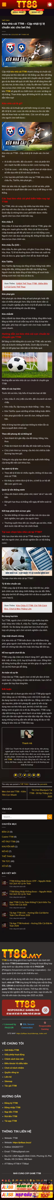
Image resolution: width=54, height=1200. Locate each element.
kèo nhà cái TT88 (19, 72)
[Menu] (4, 4)
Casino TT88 (8, 837)
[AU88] (27, 1187)
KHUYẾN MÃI (8, 846)
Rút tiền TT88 (11, 1116)
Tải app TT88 (11, 1121)
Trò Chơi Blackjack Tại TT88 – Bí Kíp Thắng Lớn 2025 (40, 793)
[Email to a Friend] (29, 775)
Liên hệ (8, 1077)
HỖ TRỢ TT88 (8, 842)
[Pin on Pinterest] (34, 775)
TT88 (8, 91)
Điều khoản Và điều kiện (16, 1063)
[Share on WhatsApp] (16, 775)
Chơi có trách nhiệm (14, 1068)
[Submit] (49, 816)
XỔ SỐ (5, 866)
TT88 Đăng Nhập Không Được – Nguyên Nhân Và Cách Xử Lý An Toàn (30, 893)
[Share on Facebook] (20, 775)
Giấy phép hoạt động (14, 1054)
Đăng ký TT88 (11, 1103)
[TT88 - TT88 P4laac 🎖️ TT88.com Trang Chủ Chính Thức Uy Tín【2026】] (27, 4)
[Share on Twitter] (25, 775)
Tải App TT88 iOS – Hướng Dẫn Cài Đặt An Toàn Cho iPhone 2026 (29, 914)
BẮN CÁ (6, 832)
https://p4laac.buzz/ (22, 1142)
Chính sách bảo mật (14, 1059)
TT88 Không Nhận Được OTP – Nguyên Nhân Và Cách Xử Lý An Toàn (30, 882)
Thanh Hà (25, 34)
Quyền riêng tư (12, 1072)
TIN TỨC (6, 861)
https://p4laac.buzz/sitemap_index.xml (31, 1033)
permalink (43, 784)
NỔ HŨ (5, 851)
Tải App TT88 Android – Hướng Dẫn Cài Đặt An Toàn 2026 (30, 924)
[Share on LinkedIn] (38, 775)
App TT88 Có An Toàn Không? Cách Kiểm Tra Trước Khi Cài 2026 (30, 903)
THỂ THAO (6, 20)
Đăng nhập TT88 (12, 1107)
